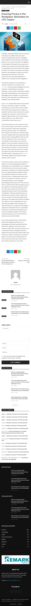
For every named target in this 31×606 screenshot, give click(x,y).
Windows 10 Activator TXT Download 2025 (17, 414)
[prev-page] (3, 320)
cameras (25, 153)
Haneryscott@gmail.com (14, 580)
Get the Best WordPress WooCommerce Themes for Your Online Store (8, 262)
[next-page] (5, 320)
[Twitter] (11, 28)
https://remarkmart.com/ (15, 284)
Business (8, 7)
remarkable (5, 87)
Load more (15, 405)
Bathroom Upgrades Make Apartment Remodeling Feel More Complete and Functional (19, 297)
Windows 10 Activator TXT (18, 601)
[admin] (3, 24)
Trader (8, 10)
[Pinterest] (15, 28)
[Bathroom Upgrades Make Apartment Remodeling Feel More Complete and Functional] (6, 298)
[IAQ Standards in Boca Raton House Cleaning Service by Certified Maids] (6, 314)
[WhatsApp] (19, 28)
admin (6, 23)
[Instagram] (15, 591)
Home (3, 7)
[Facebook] (8, 28)
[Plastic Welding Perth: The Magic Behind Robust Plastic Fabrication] (6, 399)
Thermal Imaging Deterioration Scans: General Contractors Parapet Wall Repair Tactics (20, 305)
